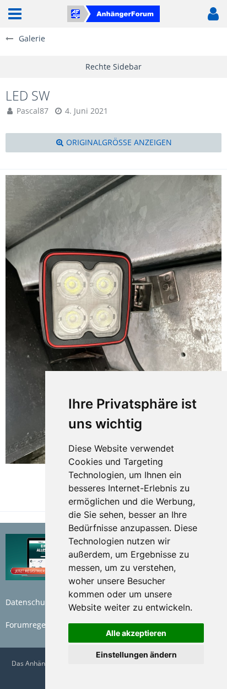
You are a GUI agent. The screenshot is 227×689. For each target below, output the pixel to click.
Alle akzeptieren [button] (136, 633)
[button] (15, 14)
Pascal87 (32, 110)
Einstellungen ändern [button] (136, 654)
